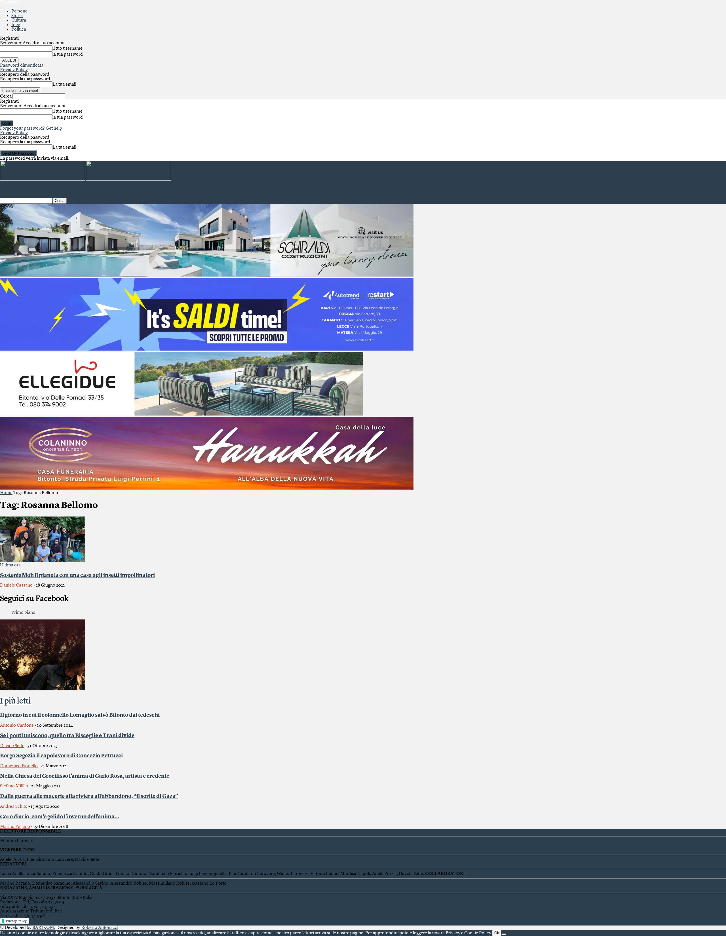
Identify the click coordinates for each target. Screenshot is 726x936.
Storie (17, 16)
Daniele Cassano (16, 585)
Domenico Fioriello (19, 766)
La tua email (64, 84)
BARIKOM (43, 928)
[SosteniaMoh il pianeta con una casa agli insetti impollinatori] (42, 560)
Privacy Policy (14, 70)
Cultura (18, 20)
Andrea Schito (14, 806)
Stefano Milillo (14, 786)
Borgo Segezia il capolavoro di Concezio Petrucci (61, 755)
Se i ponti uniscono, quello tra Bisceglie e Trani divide (67, 735)
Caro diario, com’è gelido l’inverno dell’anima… (59, 816)
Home (6, 493)
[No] (503, 934)
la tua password (67, 54)
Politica (18, 29)
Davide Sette (12, 746)
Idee (15, 25)
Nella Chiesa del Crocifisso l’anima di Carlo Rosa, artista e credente (84, 776)
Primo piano (23, 612)
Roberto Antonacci (99, 928)
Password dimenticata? (22, 65)
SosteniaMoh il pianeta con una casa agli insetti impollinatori (77, 575)
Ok (496, 933)
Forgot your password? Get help (31, 128)
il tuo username (67, 48)
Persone (19, 11)
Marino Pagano (15, 827)
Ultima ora (10, 565)
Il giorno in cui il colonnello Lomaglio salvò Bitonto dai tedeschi (80, 715)
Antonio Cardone (17, 725)
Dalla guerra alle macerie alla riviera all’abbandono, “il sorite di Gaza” (89, 796)
